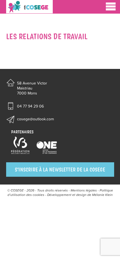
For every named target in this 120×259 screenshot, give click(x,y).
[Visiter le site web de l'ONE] (46, 148)
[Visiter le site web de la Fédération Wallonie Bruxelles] (20, 146)
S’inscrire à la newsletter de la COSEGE (60, 169)
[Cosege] (29, 7)
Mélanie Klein (102, 194)
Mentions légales (84, 190)
